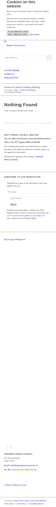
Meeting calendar (11, 160)
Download (39, 157)
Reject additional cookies (18, 35)
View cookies (34, 35)
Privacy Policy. (31, 218)
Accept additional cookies (18, 32)
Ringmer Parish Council (21, 500)
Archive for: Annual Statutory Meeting (22, 87)
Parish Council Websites (38, 500)
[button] (5, 447)
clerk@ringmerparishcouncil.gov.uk (24, 465)
